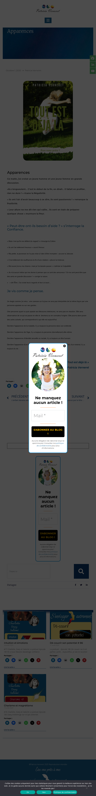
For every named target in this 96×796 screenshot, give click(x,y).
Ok (28, 792)
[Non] (86, 788)
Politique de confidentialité (65, 792)
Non (44, 792)
